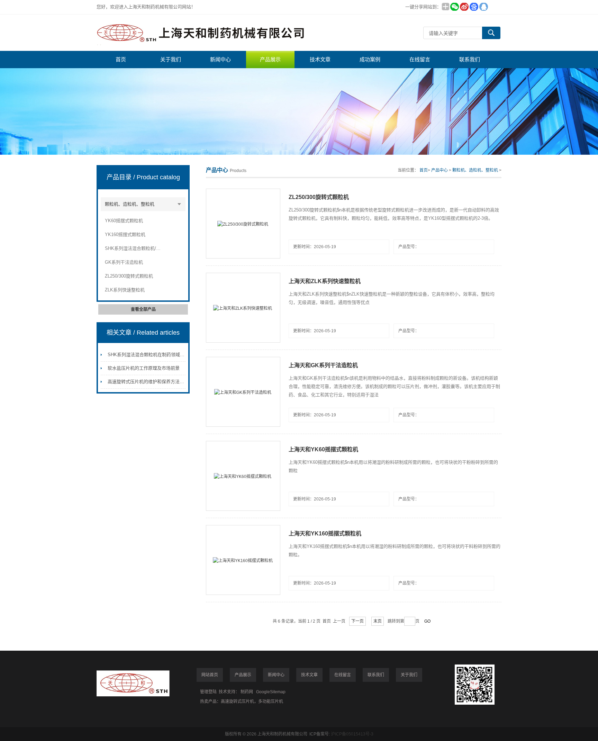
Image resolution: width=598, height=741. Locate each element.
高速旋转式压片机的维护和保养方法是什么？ (153, 381)
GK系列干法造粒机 (124, 262)
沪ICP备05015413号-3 (352, 734)
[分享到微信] (454, 7)
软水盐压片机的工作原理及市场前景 (144, 368)
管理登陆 (208, 691)
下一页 (357, 621)
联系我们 (469, 59)
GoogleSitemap (271, 691)
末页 (377, 621)
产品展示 (270, 59)
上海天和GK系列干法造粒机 (323, 365)
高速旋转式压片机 (237, 701)
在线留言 (419, 59)
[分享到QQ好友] (483, 7)
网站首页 (209, 674)
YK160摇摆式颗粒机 (125, 234)
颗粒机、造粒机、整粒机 (129, 204)
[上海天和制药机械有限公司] (200, 33)
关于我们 (170, 59)
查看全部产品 (143, 309)
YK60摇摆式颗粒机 (124, 220)
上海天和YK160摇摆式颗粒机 (325, 533)
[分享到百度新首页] (474, 7)
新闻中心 (220, 59)
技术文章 (320, 59)
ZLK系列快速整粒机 (125, 289)
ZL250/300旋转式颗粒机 (129, 276)
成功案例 (370, 59)
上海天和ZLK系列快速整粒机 (325, 281)
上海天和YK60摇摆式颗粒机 (323, 449)
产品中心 (439, 170)
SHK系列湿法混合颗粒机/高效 (133, 248)
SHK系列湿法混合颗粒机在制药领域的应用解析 (155, 354)
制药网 (247, 691)
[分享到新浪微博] (464, 7)
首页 (121, 59)
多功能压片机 (270, 701)
